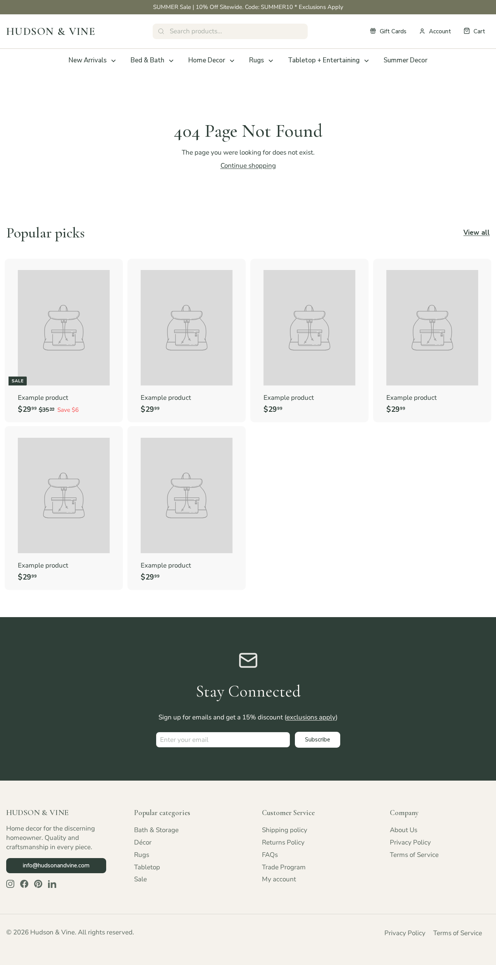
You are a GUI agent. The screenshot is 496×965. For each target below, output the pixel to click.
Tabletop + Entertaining (324, 60)
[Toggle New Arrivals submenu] (113, 61)
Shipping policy (284, 830)
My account (279, 879)
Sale (140, 879)
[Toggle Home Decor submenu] (232, 61)
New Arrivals (88, 60)
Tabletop (147, 867)
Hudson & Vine (50, 31)
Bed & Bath (147, 60)
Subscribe (317, 739)
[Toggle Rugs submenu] (271, 61)
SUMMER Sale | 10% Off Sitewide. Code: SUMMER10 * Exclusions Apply (248, 7)
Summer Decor (405, 60)
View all (476, 232)
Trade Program (284, 867)
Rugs (256, 60)
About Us (403, 830)
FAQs (270, 854)
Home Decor (206, 60)
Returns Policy (283, 842)
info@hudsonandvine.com (56, 865)
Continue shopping (248, 165)
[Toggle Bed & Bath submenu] (171, 61)
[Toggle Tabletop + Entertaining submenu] (366, 61)
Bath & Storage (156, 830)
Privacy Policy (410, 842)
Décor (143, 842)
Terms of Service (414, 854)
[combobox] (230, 31)
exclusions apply (311, 717)
